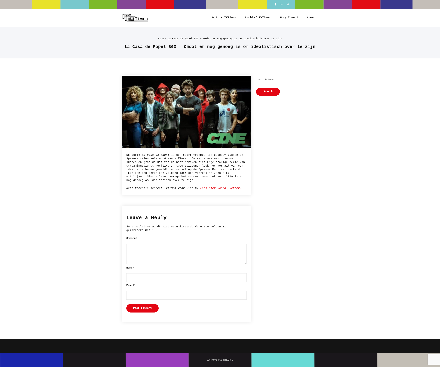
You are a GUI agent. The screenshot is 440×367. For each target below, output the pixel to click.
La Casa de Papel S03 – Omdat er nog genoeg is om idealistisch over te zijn (225, 38)
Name (130, 267)
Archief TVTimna (258, 17)
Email (130, 285)
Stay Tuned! (288, 17)
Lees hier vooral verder (220, 188)
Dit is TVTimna (224, 17)
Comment (131, 238)
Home (310, 17)
